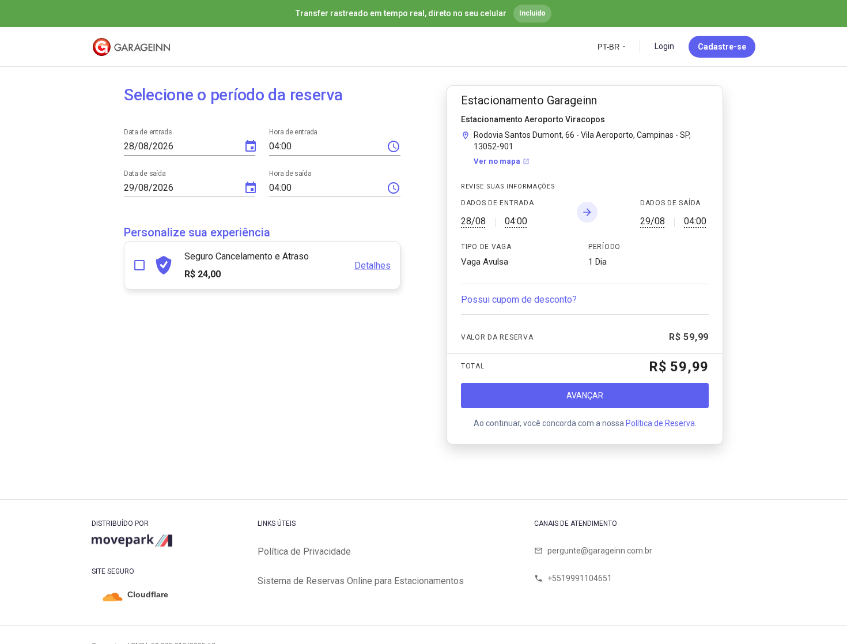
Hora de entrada (293, 132)
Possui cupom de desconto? (519, 299)
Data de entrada (148, 132)
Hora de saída (290, 174)
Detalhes (372, 265)
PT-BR (608, 47)
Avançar (584, 395)
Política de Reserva (660, 423)
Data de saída (144, 174)
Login (664, 46)
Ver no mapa (497, 161)
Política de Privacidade (304, 551)
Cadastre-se (722, 46)
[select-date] (250, 146)
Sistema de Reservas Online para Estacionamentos (361, 580)
